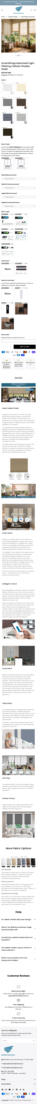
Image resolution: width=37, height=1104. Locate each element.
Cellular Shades (13, 17)
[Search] (31, 10)
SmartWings (17, 1100)
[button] (35, 10)
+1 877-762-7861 (19, 994)
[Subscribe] (33, 1040)
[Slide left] (16, 55)
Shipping (4, 75)
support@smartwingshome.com (18, 996)
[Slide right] (20, 55)
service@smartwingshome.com (13, 1067)
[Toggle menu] (2, 10)
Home (3, 17)
